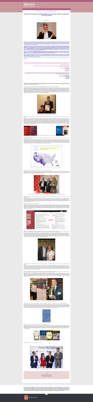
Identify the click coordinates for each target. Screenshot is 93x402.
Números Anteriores (60, 9)
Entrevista (45, 9)
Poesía (27, 9)
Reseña (38, 9)
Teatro (52, 9)
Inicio (24, 9)
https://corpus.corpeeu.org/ (65, 91)
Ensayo (41, 9)
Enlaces (55, 9)
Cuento (34, 9)
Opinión (49, 9)
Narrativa (30, 9)
